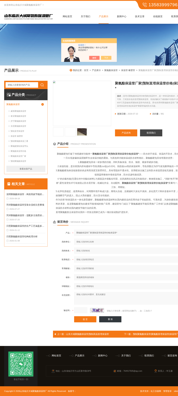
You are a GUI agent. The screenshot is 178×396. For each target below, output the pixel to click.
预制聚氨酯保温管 (18, 161)
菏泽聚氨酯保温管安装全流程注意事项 (25, 205)
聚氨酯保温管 (111, 70)
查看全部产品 (26, 169)
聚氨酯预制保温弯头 (19, 146)
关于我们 (85, 16)
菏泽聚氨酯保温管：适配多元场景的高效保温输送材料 (25, 215)
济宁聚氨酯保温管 (18, 121)
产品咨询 (126, 133)
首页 (86, 70)
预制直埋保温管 (17, 131)
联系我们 (151, 133)
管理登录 (167, 391)
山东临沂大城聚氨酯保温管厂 (27, 5)
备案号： (72, 391)
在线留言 (158, 16)
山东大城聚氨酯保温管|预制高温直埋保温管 (87, 334)
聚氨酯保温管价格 (18, 151)
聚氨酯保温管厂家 (18, 156)
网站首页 (67, 16)
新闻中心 (121, 16)
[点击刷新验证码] (97, 310)
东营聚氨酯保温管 (18, 126)
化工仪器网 (156, 391)
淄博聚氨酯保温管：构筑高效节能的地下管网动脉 (25, 194)
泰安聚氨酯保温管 (18, 116)
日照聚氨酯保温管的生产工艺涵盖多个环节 (25, 226)
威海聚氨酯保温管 (18, 111)
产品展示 (103, 16)
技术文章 (139, 16)
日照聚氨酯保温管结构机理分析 (22, 236)
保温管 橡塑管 (128, 70)
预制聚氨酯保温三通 (19, 141)
